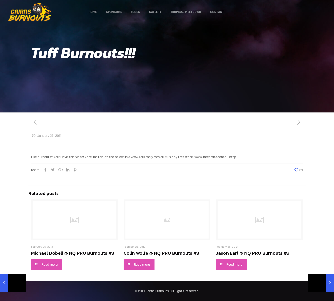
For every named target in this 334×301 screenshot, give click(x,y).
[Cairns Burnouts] (30, 12)
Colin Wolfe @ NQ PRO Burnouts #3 (161, 252)
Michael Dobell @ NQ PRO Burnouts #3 (72, 252)
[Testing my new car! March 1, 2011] (321, 283)
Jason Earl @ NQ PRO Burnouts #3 (252, 252)
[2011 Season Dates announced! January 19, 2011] (13, 283)
